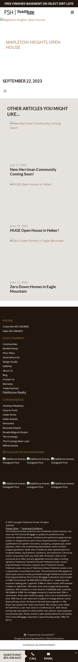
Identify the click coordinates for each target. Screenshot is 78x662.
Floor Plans (9, 353)
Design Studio (10, 361)
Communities (10, 344)
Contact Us (9, 379)
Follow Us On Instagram (24, 452)
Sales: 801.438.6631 (13, 331)
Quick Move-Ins (11, 357)
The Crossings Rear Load (16, 441)
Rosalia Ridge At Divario (15, 432)
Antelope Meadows (13, 405)
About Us (8, 370)
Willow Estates (10, 445)
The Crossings (10, 436)
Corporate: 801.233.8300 (16, 326)
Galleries (7, 366)
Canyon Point (10, 410)
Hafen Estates (10, 419)
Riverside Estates (12, 428)
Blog (5, 375)
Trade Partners (11, 388)
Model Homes (10, 348)
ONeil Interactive (54, 638)
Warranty (8, 384)
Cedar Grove (9, 414)
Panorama (8, 423)
